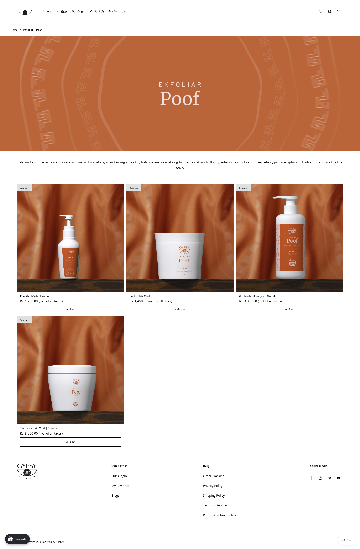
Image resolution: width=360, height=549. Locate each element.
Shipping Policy (214, 495)
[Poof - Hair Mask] (180, 238)
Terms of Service (215, 505)
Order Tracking (213, 476)
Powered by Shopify (53, 542)
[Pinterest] (329, 478)
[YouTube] (338, 478)
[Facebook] (311, 478)
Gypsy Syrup (33, 542)
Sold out (70, 309)
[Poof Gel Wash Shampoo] (70, 238)
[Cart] (338, 11)
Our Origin (119, 476)
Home (14, 29)
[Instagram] (320, 478)
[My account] (329, 11)
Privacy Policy (213, 486)
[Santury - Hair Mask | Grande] (70, 370)
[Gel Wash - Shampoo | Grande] (289, 238)
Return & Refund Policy (219, 515)
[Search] (320, 11)
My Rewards (120, 486)
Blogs (115, 495)
